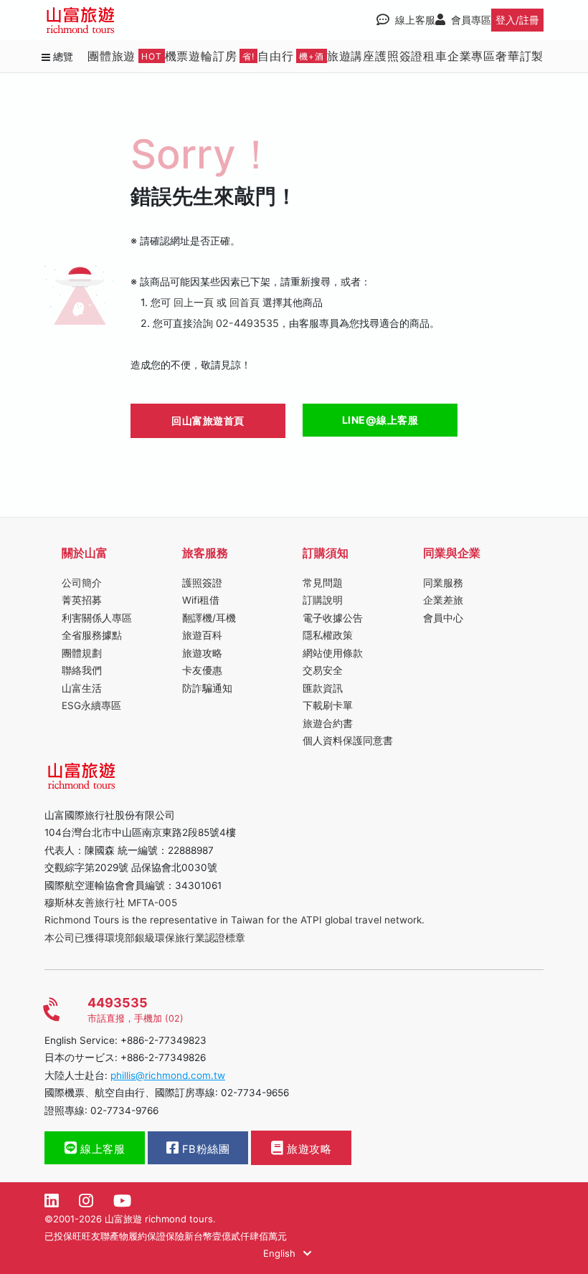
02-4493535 (247, 323)
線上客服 (101, 1149)
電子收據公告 (333, 618)
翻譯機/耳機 (209, 618)
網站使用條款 (333, 653)
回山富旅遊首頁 (208, 420)
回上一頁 (194, 302)
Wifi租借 (200, 600)
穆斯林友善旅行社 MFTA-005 (110, 902)
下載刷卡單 (328, 705)
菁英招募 (82, 600)
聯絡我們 (82, 670)
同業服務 (443, 583)
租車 (435, 56)
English (280, 1253)
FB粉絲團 (204, 1149)
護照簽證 (399, 56)
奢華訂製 (519, 56)
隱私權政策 (328, 635)
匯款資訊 (323, 688)
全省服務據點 (92, 635)
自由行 (290, 56)
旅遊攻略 (202, 653)
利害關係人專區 (97, 618)
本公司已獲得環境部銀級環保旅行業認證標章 (144, 937)
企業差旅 (443, 600)
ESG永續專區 (91, 705)
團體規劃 (82, 653)
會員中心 (443, 618)
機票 (177, 56)
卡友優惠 (202, 670)
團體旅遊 (124, 56)
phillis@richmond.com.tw (167, 1075)
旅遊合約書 (328, 723)
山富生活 (82, 688)
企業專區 (471, 56)
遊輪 (201, 56)
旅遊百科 (202, 635)
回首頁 (244, 302)
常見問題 (323, 583)
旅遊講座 (351, 56)
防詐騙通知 (207, 688)
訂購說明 (323, 600)
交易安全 (323, 670)
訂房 (234, 56)
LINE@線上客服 (380, 420)
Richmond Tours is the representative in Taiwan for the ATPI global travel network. (234, 920)
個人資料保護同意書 (348, 740)
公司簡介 (82, 583)
